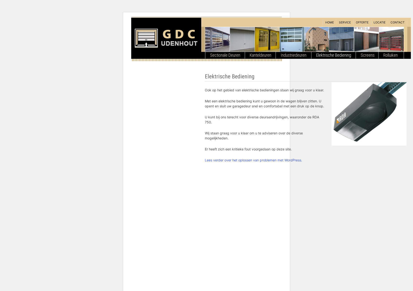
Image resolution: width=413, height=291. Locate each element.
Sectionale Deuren (225, 55)
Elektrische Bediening (333, 55)
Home (329, 22)
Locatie (380, 22)
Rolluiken (390, 55)
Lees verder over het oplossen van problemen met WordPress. (253, 160)
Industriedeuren (293, 55)
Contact (398, 22)
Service (345, 22)
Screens (368, 55)
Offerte (362, 22)
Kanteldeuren (260, 55)
